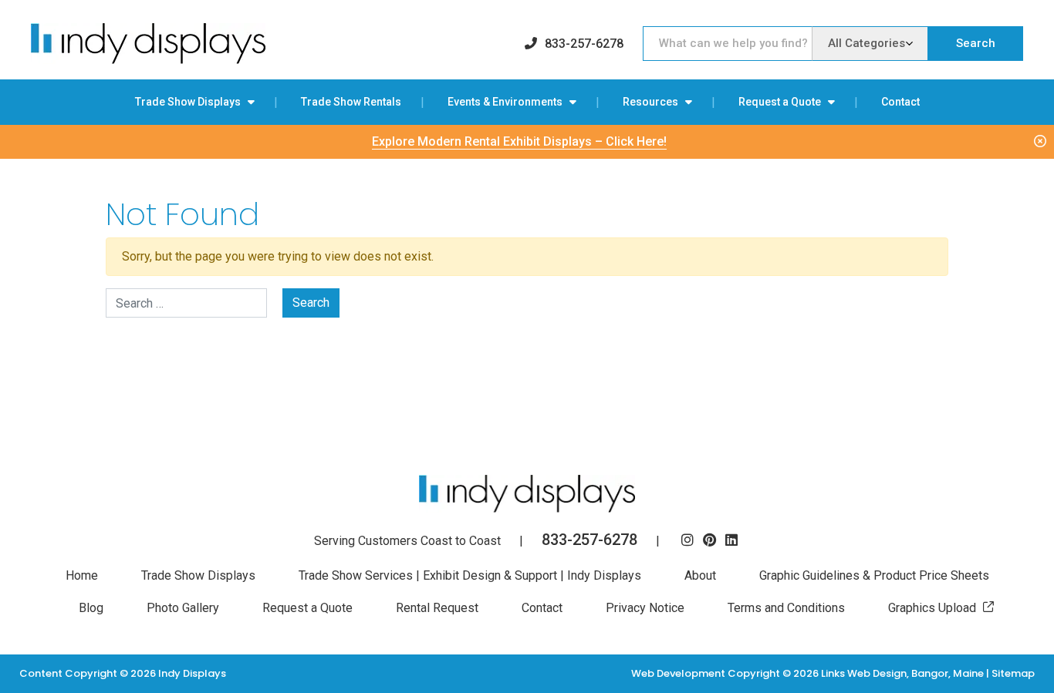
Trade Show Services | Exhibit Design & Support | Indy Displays (470, 575)
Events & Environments (505, 102)
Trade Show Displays (188, 102)
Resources (650, 102)
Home (82, 575)
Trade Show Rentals (351, 102)
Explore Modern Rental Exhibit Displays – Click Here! (519, 141)
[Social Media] (687, 540)
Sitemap (1013, 673)
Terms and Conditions (786, 607)
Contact (900, 102)
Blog (91, 607)
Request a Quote (779, 102)
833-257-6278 (584, 43)
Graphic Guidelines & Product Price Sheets (874, 575)
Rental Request (437, 607)
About (700, 575)
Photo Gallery (183, 607)
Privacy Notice (645, 607)
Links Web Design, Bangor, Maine (903, 673)
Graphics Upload (932, 607)
